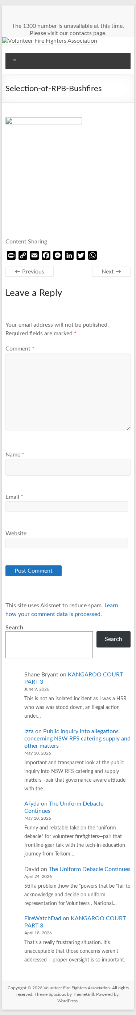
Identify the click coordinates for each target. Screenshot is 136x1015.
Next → (111, 272)
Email (14, 497)
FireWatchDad (42, 918)
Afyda (32, 804)
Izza (29, 731)
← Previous (29, 272)
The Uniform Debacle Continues (90, 869)
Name (14, 455)
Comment (19, 349)
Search (14, 627)
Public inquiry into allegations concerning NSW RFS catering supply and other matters (77, 739)
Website (15, 533)
